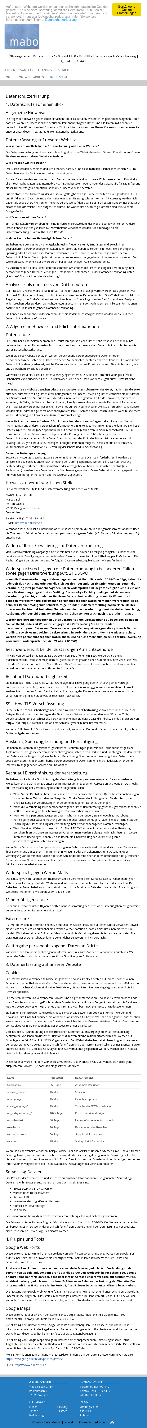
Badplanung (36, 1415)
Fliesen (33, 1407)
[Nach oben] (112, 1422)
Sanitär (33, 1411)
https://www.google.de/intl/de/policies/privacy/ (34, 1359)
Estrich (63, 1411)
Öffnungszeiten (89, 1407)
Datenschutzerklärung (61, 19)
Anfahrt (84, 1415)
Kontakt (69, 1422)
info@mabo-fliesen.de (28, 523)
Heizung (62, 1407)
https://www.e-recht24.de (30, 1365)
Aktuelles (85, 1411)
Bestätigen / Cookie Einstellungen (126, 9)
